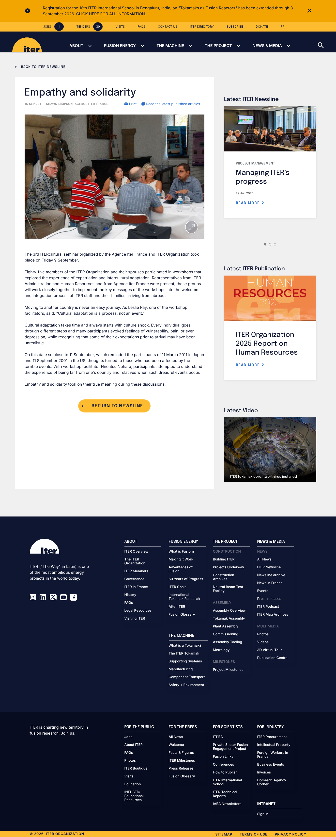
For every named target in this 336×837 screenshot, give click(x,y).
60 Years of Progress (186, 579)
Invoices (264, 772)
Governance (134, 579)
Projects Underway (228, 567)
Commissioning (225, 634)
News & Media (267, 45)
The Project (218, 45)
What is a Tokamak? (185, 646)
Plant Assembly (225, 626)
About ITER (133, 745)
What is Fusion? (182, 552)
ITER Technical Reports (225, 794)
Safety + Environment (186, 685)
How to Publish (225, 772)
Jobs (128, 737)
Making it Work (181, 559)
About (76, 45)
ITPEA (218, 737)
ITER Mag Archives (272, 615)
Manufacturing (181, 669)
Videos (263, 642)
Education (132, 784)
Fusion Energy (120, 45)
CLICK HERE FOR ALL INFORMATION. (111, 13)
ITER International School (227, 782)
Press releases (269, 599)
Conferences (223, 765)
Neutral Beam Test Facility (228, 589)
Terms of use (253, 834)
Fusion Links (223, 757)
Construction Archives (223, 577)
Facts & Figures (181, 753)
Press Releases (181, 769)
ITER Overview (136, 552)
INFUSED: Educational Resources (134, 796)
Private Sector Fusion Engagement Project (230, 747)
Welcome (176, 745)
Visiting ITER (134, 619)
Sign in (262, 814)
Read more (248, 203)
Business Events (270, 765)
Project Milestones (228, 670)
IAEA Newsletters (227, 804)
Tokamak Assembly (229, 619)
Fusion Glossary (182, 615)
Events (262, 591)
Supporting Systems (185, 661)
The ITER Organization (134, 561)
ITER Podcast (268, 607)
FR (282, 26)
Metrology (221, 650)
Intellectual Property (273, 745)
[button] (327, 42)
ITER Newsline (269, 567)
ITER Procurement (272, 737)
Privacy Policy (290, 834)
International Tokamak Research (184, 597)
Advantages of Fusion (181, 569)
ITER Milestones (182, 761)
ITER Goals (177, 587)
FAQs (128, 603)
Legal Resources (138, 611)
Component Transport (187, 677)
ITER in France (136, 587)
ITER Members (136, 571)
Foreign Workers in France (272, 755)
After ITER (177, 607)
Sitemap (223, 834)
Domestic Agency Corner (271, 782)
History (130, 595)
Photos (263, 634)
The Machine (170, 45)
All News (264, 559)
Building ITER (224, 559)
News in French (270, 583)
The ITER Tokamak (184, 654)
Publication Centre (272, 658)
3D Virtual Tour (269, 650)
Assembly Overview (229, 611)
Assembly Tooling (227, 642)
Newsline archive (271, 575)
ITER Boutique (136, 769)
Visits (129, 776)
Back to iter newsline (42, 67)
